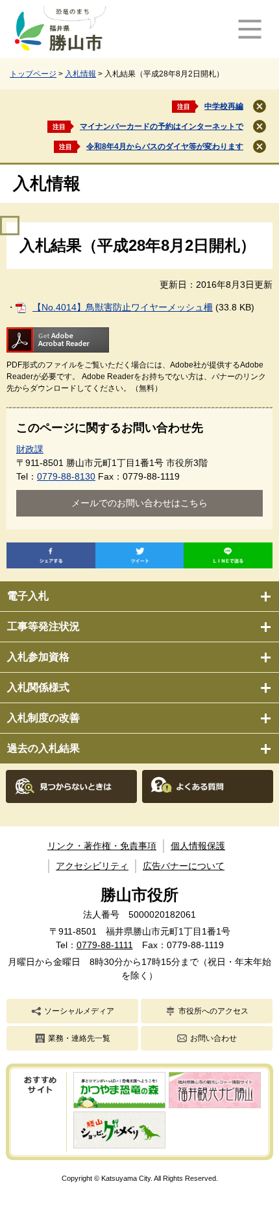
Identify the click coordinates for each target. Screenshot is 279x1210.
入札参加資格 (38, 656)
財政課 (29, 449)
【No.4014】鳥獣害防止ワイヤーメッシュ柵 (122, 307)
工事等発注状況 (43, 626)
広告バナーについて (183, 866)
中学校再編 (223, 106)
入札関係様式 (38, 687)
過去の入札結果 (43, 748)
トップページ (33, 73)
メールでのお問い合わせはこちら (139, 503)
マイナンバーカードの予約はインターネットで (161, 126)
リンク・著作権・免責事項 (101, 846)
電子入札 (28, 595)
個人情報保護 (198, 846)
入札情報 (80, 73)
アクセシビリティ (92, 866)
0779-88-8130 (66, 476)
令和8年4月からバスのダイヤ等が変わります (164, 146)
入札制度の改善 (43, 717)
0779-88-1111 (105, 945)
